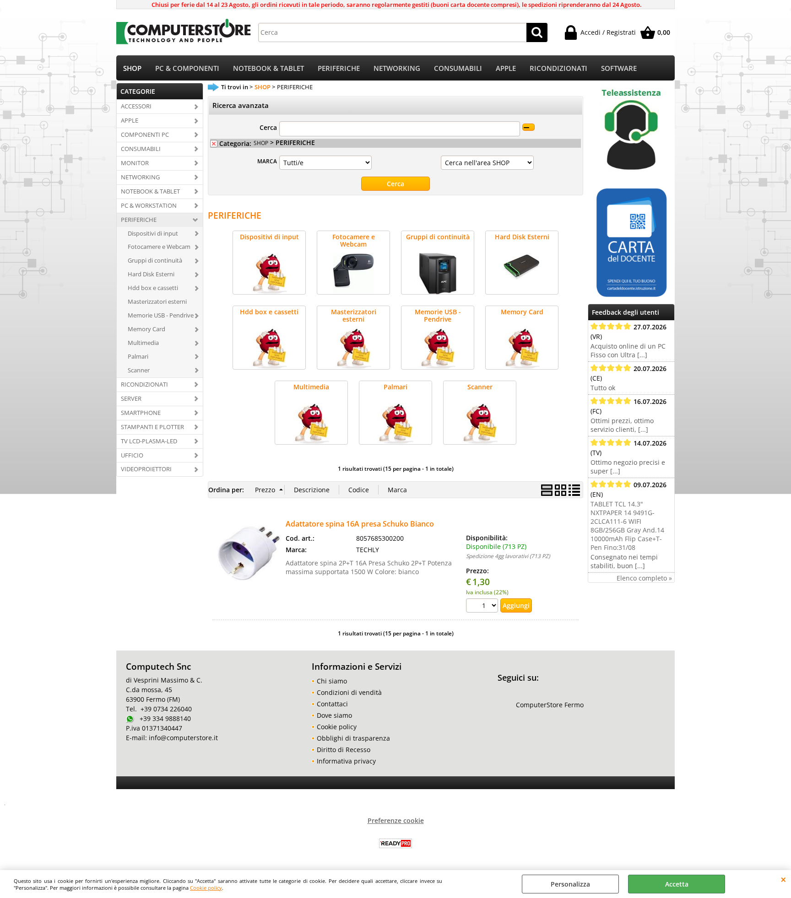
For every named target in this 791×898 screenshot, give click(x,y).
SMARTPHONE (141, 413)
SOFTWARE (619, 68)
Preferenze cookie (396, 820)
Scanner (139, 370)
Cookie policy (206, 887)
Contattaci (332, 703)
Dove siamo (334, 715)
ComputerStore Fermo (550, 704)
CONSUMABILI (458, 68)
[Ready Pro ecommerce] (395, 843)
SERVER (131, 398)
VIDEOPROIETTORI (146, 469)
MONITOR (135, 163)
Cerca (268, 127)
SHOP (132, 68)
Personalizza (570, 884)
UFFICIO (132, 455)
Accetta (676, 884)
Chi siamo (332, 681)
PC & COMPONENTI (187, 68)
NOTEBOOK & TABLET (268, 68)
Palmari (138, 356)
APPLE (506, 68)
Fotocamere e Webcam (159, 246)
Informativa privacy (346, 761)
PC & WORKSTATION (149, 205)
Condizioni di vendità (349, 692)
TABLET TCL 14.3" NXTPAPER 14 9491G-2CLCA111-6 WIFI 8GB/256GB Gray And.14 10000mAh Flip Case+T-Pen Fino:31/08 (627, 526)
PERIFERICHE (339, 68)
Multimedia (143, 343)
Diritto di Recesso (343, 749)
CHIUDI (783, 879)
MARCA (267, 161)
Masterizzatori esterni (157, 301)
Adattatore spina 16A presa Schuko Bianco (360, 524)
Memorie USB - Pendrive (161, 315)
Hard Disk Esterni (151, 274)
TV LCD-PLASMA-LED (149, 441)
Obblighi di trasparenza (353, 738)
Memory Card (146, 329)
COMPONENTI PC (145, 134)
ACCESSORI (136, 106)
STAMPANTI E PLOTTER (152, 427)
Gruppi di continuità (155, 260)
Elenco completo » (644, 578)
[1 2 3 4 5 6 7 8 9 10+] (483, 606)
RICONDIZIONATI (558, 68)
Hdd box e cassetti (153, 288)
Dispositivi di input (153, 233)
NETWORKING (397, 68)
